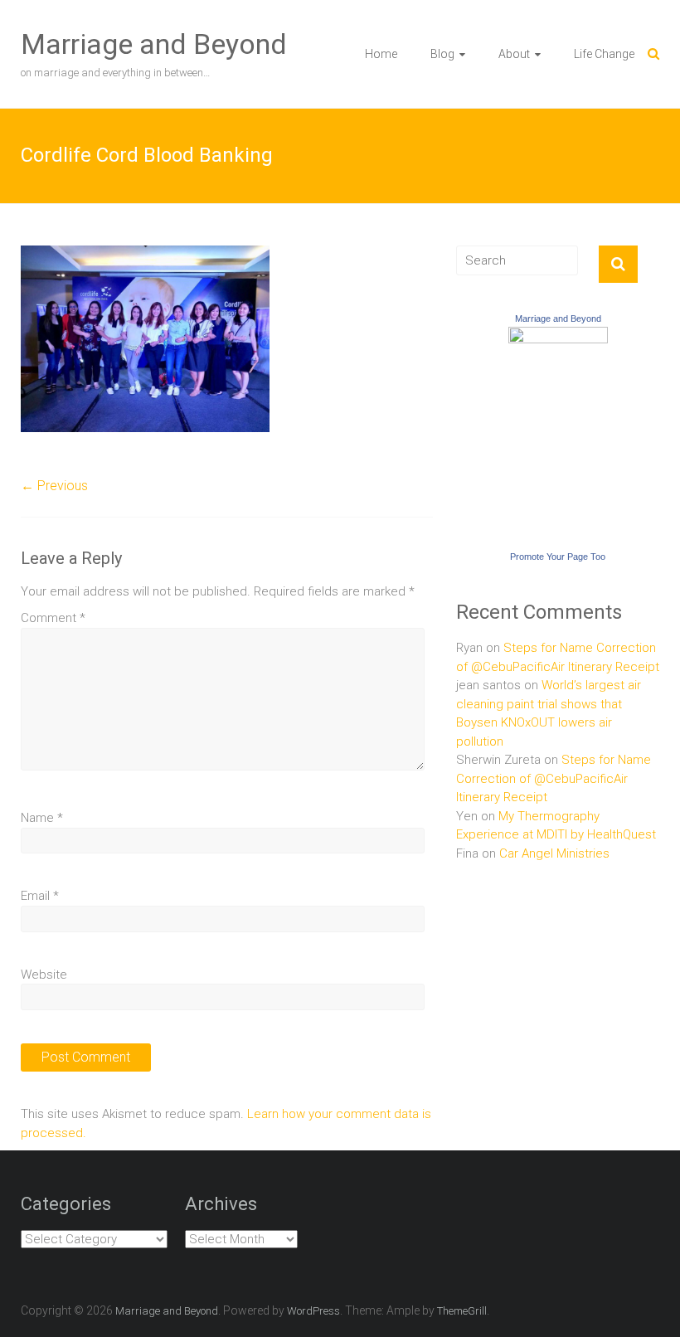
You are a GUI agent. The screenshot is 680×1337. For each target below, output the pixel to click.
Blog (442, 54)
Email (40, 895)
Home (381, 54)
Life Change (604, 54)
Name (42, 817)
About (514, 54)
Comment (53, 617)
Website (44, 974)
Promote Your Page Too (557, 557)
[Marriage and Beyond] (558, 335)
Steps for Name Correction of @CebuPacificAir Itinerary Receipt (553, 778)
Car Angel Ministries (554, 853)
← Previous (54, 485)
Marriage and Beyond (154, 44)
